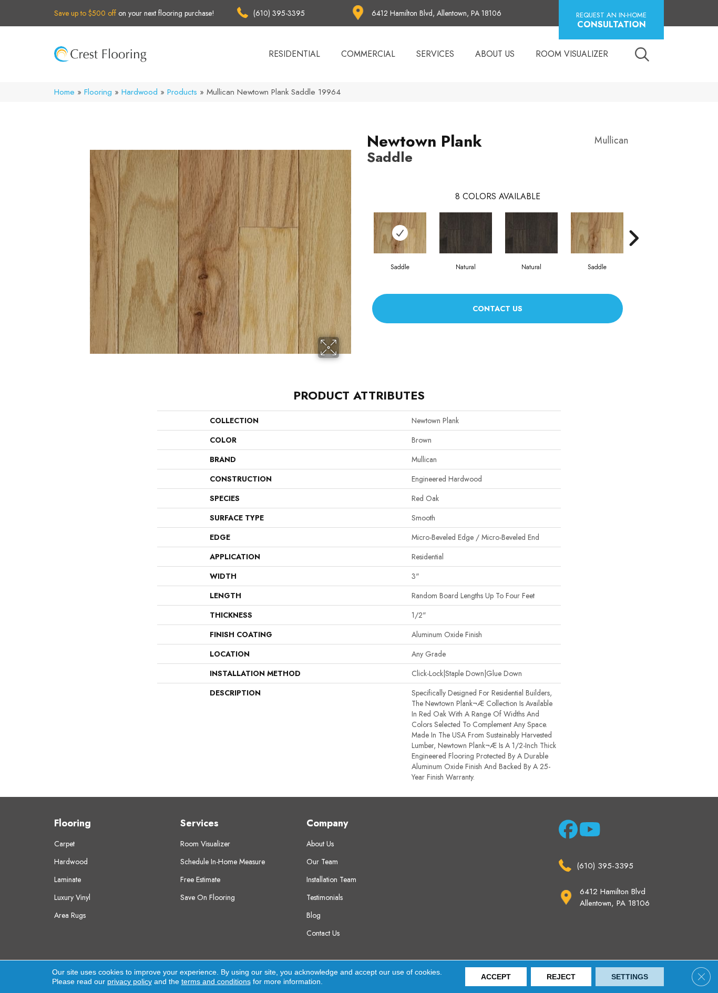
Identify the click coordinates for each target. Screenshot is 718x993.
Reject (561, 976)
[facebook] (566, 831)
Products (182, 92)
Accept (496, 976)
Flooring (98, 92)
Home (64, 92)
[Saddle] (400, 233)
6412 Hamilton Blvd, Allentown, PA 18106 (436, 13)
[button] (611, 19)
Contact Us (497, 308)
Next (633, 222)
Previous (362, 222)
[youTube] (586, 831)
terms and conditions (216, 981)
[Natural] (466, 233)
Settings (629, 976)
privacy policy (129, 981)
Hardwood (139, 92)
